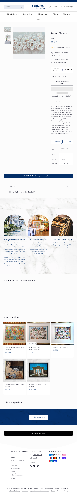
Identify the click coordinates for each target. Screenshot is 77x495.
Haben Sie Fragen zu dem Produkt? (22, 192)
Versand (12, 186)
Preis (52, 39)
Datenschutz (14, 466)
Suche (12, 455)
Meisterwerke (43, 14)
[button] (62, 89)
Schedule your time (38, 433)
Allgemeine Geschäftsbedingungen (17, 475)
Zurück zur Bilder (40, 417)
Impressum (14, 471)
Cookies (13, 478)
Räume (55, 14)
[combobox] (14, 7)
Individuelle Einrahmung (17, 460)
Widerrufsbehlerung (16, 468)
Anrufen (57, 142)
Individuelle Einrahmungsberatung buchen (38, 176)
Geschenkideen (28, 14)
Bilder (16, 317)
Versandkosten (63, 77)
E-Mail (69, 142)
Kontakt (38, 19)
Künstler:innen (12, 14)
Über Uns (66, 14)
